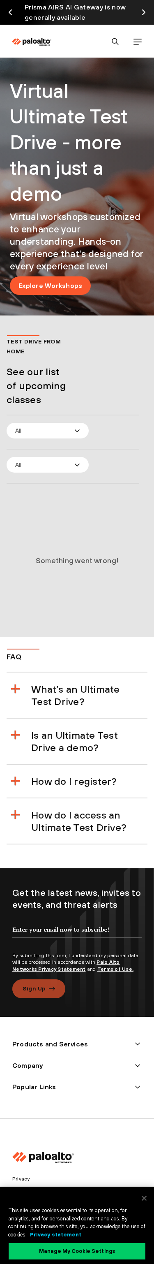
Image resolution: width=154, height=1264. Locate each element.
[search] (115, 42)
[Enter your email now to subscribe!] (77, 936)
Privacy (21, 1179)
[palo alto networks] (31, 42)
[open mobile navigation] (137, 41)
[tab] (84, 695)
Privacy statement (55, 1235)
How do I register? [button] (74, 781)
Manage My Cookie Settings (77, 1251)
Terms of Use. (115, 969)
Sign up (34, 988)
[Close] (144, 1198)
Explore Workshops (50, 285)
